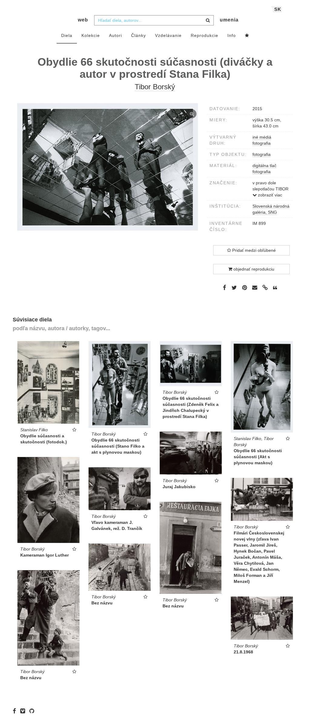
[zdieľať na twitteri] (234, 287)
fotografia (261, 154)
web (83, 19)
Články (138, 35)
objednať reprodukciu (253, 269)
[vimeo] (24, 710)
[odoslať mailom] (254, 288)
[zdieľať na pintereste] (244, 287)
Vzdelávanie (168, 35)
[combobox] (154, 20)
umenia (229, 19)
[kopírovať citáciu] (275, 288)
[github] (33, 710)
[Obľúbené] (247, 36)
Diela (66, 35)
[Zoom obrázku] (107, 167)
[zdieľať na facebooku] (224, 287)
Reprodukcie (204, 35)
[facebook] (16, 710)
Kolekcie (90, 35)
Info (231, 35)
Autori (115, 35)
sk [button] (277, 9)
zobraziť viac (269, 194)
